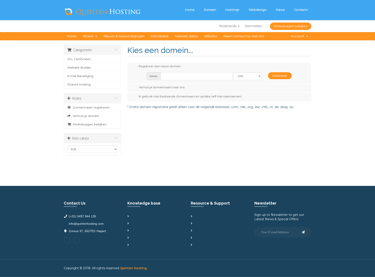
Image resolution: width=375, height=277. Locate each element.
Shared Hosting (78, 84)
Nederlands (228, 26)
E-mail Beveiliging (80, 76)
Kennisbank (160, 36)
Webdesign (258, 10)
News (280, 10)
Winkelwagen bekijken (290, 26)
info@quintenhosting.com (86, 223)
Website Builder (79, 67)
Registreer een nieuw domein (160, 66)
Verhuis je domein (85, 116)
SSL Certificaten (79, 59)
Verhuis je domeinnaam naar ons (161, 87)
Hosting (231, 10)
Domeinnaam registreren (90, 107)
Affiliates (210, 36)
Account (298, 36)
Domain (210, 10)
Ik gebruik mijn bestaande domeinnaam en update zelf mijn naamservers (190, 96)
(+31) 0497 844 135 (82, 216)
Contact (300, 10)
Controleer (279, 76)
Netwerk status (186, 36)
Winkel (89, 36)
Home (190, 10)
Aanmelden (253, 26)
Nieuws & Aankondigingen (124, 36)
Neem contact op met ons (244, 36)
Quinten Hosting (133, 268)
